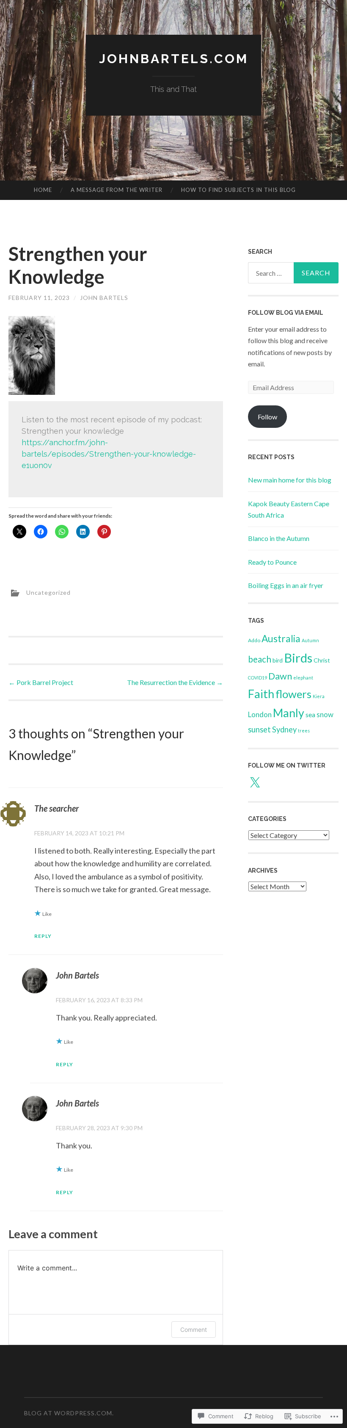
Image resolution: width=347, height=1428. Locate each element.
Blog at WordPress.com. (69, 1413)
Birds (298, 657)
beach (259, 659)
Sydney (284, 729)
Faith (261, 694)
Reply (43, 936)
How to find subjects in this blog (238, 189)
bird (278, 660)
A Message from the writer (116, 189)
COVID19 (257, 677)
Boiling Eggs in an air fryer (285, 585)
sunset (259, 729)
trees (304, 730)
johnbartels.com (173, 58)
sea (310, 714)
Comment (193, 1329)
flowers (293, 694)
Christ (322, 660)
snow (325, 714)
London (260, 714)
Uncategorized (48, 592)
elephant (303, 677)
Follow (267, 417)
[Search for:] (293, 272)
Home (43, 189)
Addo (254, 640)
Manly (288, 713)
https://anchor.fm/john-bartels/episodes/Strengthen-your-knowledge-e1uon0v (109, 454)
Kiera (319, 696)
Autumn (310, 640)
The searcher (56, 808)
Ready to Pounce (272, 562)
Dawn (280, 676)
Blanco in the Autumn (278, 538)
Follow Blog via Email (285, 312)
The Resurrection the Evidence (175, 682)
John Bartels (104, 297)
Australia (281, 638)
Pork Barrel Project (40, 682)
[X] (255, 783)
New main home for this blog (289, 480)
